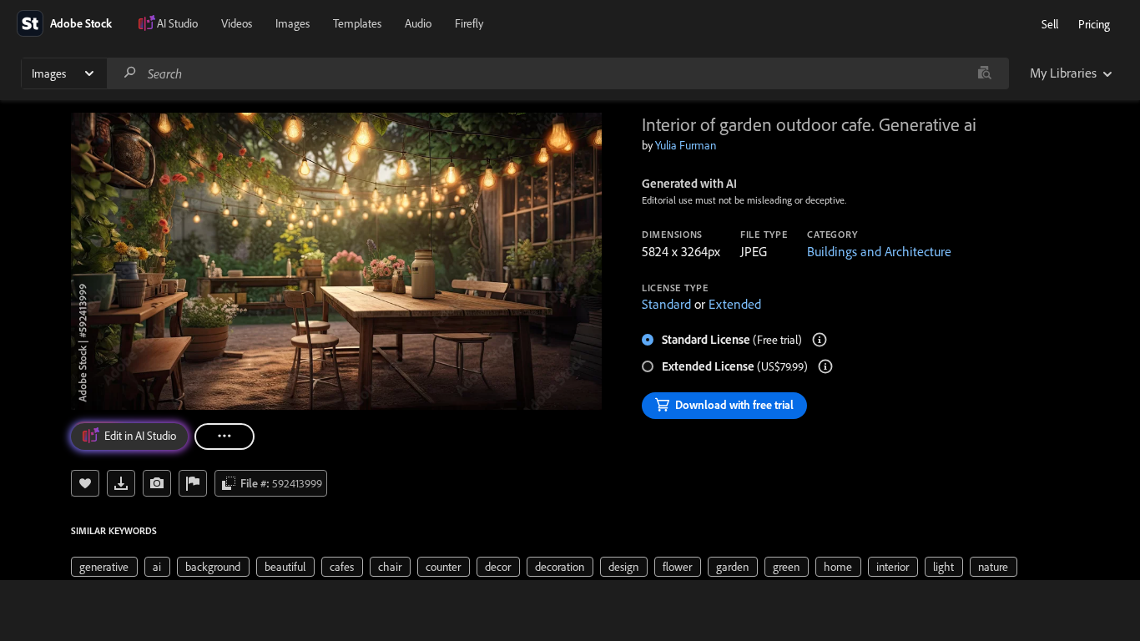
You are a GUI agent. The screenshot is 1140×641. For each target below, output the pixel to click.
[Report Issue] (193, 483)
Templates (357, 23)
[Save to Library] (85, 483)
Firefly (469, 23)
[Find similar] (984, 73)
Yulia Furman (685, 145)
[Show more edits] (224, 436)
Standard (666, 303)
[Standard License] (819, 339)
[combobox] (557, 73)
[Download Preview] (121, 483)
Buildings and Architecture (879, 251)
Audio (418, 23)
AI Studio (177, 23)
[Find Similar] (157, 483)
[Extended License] (825, 366)
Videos (236, 23)
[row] (104, 567)
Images (292, 23)
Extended (735, 303)
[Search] (130, 73)
